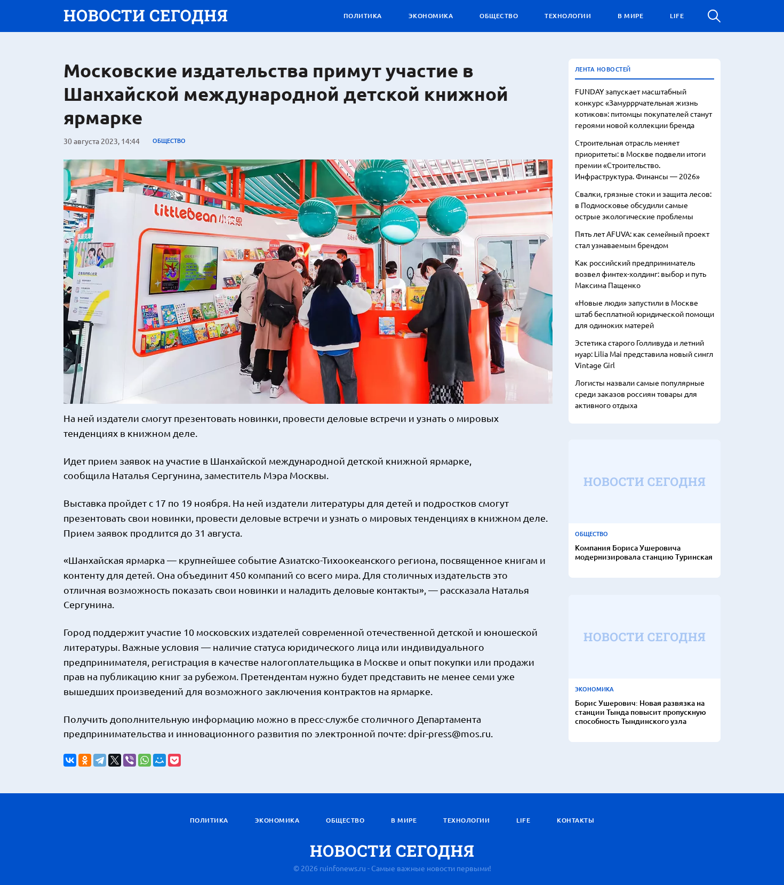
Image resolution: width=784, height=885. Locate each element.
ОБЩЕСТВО (498, 15)
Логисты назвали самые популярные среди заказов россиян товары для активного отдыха (640, 394)
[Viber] (129, 760)
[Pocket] (174, 760)
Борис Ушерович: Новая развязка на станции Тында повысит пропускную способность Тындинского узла (640, 712)
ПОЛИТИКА (362, 15)
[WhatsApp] (144, 760)
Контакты (575, 820)
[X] (114, 760)
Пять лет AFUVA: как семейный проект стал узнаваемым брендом (642, 239)
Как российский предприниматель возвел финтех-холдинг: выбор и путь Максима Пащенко (640, 274)
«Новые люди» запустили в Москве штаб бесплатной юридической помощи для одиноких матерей (644, 314)
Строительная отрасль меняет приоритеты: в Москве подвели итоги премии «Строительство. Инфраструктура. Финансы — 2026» (640, 159)
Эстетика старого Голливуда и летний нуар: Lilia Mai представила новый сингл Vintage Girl (644, 354)
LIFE (677, 15)
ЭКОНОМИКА (431, 15)
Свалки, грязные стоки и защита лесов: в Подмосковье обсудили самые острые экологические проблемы (643, 205)
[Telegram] (99, 760)
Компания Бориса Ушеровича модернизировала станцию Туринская (644, 553)
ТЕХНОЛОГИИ (568, 15)
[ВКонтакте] (69, 760)
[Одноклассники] (84, 760)
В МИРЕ (630, 15)
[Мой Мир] (159, 760)
